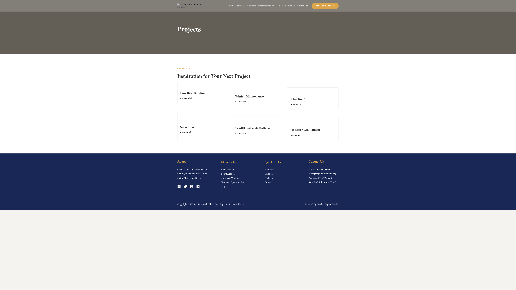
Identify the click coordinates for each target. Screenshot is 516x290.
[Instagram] (191, 186)
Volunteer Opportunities (232, 182)
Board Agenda (228, 174)
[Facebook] (179, 186)
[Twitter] (185, 186)
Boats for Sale (227, 169)
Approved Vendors (230, 178)
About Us (240, 6)
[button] (272, 5)
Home (231, 6)
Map (223, 186)
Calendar (251, 6)
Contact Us (281, 6)
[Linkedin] (198, 186)
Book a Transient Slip (298, 6)
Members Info (264, 6)
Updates (269, 178)
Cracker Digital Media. (328, 204)
